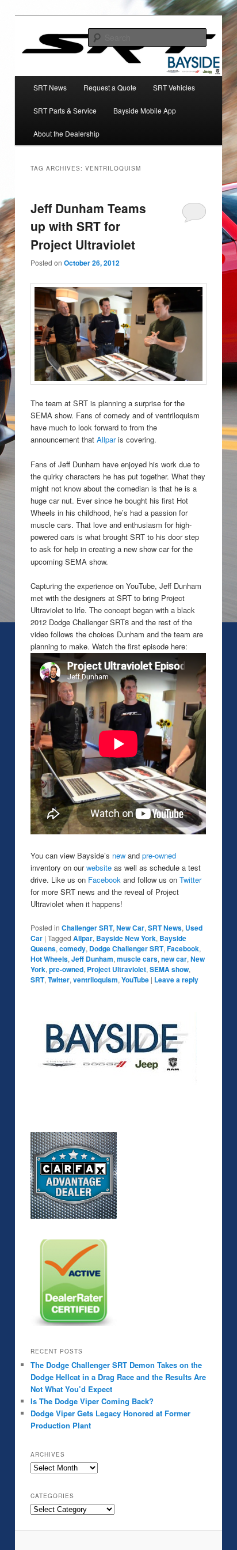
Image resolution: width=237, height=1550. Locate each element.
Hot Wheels (49, 959)
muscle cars (137, 959)
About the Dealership (66, 133)
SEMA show (169, 969)
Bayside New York (126, 938)
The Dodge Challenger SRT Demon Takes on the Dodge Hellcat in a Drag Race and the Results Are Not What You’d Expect (118, 1376)
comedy (72, 948)
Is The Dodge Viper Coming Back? (92, 1401)
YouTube (135, 979)
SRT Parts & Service (65, 110)
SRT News (50, 87)
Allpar (106, 439)
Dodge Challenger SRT (126, 948)
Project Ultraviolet (116, 969)
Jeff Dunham (92, 959)
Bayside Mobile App (144, 110)
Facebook (104, 879)
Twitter (190, 879)
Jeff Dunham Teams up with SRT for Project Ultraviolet (88, 226)
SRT (37, 979)
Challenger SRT (87, 928)
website (99, 867)
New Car (130, 928)
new (118, 855)
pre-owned (159, 855)
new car (174, 959)
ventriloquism (95, 979)
